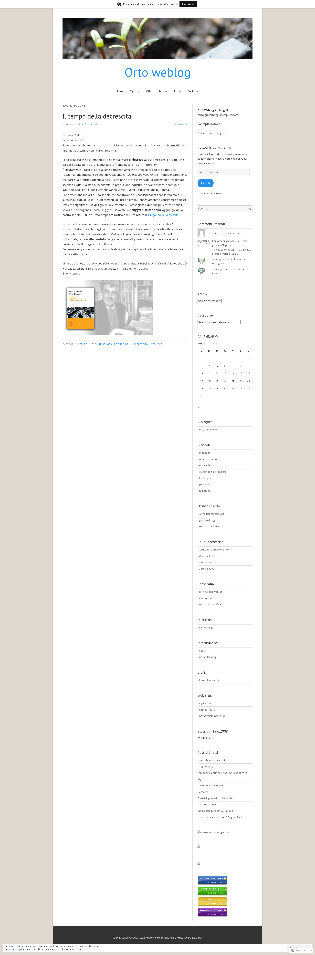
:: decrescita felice (208, 556)
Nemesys (217, 259)
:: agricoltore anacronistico (213, 549)
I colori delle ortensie (210, 785)
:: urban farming (207, 657)
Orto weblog (158, 72)
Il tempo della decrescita (97, 116)
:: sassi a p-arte (206, 562)
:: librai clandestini (208, 680)
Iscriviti (205, 183)
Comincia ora (188, 4)
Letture (82, 344)
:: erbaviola (204, 465)
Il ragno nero (205, 766)
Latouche (156, 344)
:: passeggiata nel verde (211, 715)
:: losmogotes (205, 478)
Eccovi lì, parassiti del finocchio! (216, 798)
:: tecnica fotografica (209, 604)
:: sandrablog (205, 627)
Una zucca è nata (207, 804)
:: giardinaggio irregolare (212, 471)
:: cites (201, 650)
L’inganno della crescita (163, 215)
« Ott (200, 407)
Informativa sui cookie (71, 949)
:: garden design (207, 520)
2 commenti (181, 124)
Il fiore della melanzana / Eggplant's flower (223, 817)
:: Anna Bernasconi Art (211, 513)
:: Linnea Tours (206, 709)
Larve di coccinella (232, 233)
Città (148, 91)
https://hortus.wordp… (224, 240)
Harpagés (105, 344)
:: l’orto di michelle (208, 526)
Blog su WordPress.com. (126, 937)
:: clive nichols (206, 598)
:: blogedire (204, 452)
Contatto (193, 91)
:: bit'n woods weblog (210, 591)
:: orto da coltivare (208, 429)
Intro (120, 91)
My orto (134, 91)
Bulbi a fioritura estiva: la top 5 (216, 810)
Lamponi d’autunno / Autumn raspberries (222, 772)
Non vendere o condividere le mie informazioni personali (171, 937)
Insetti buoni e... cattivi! (211, 760)
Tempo (163, 91)
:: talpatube (204, 490)
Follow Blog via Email (215, 147)
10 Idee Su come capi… (224, 249)
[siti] (213, 884)
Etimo (177, 91)
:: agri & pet (204, 703)
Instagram (220, 133)
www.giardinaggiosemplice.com (218, 115)
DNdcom (215, 124)
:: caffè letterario (207, 459)
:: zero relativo (206, 568)
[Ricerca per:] (225, 208)
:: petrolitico (204, 484)
